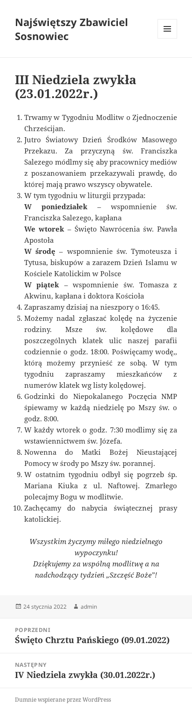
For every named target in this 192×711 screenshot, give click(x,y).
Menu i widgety (167, 38)
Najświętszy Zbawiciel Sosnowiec (71, 29)
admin (89, 607)
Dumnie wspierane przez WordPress (63, 700)
